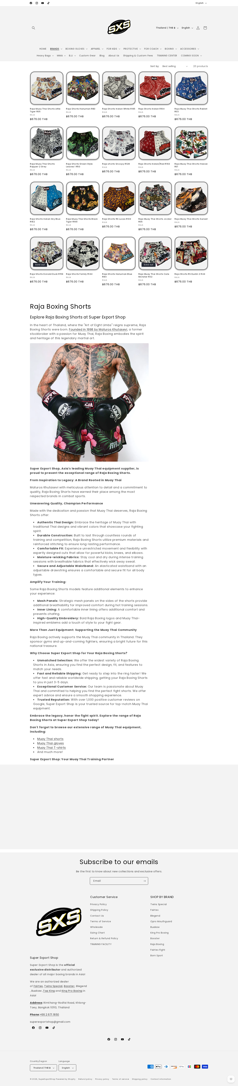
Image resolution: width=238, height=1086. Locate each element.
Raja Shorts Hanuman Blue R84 (117, 275)
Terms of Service (100, 921)
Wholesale (96, 927)
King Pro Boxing (72, 991)
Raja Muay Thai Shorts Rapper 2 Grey (42, 165)
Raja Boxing (157, 944)
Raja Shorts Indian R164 (151, 109)
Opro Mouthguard (161, 921)
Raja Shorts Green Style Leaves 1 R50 (79, 165)
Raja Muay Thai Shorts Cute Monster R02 (153, 275)
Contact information (161, 1079)
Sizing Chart (97, 932)
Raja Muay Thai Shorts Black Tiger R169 (82, 220)
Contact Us (97, 915)
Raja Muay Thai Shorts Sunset (191, 219)
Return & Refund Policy (104, 938)
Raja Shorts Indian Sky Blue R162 (45, 220)
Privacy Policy (98, 904)
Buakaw (155, 927)
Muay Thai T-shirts (51, 748)
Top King (49, 991)
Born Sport (156, 955)
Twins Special (53, 986)
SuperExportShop (47, 1079)
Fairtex (38, 986)
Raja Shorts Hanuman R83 (80, 109)
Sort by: (154, 66)
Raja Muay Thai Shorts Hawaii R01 (191, 165)
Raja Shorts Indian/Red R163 (154, 164)
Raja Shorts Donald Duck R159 (46, 274)
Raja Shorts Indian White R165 (118, 109)
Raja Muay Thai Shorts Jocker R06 (155, 220)
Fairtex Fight (157, 949)
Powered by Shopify (65, 1079)
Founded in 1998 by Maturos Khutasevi (98, 329)
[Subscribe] (144, 881)
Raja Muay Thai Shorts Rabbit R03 (191, 110)
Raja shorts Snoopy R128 (116, 164)
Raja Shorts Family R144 (79, 274)
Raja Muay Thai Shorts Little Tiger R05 (45, 110)
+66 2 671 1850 (49, 1015)
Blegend (155, 915)
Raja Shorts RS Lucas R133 (116, 219)
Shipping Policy (99, 910)
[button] (33, 27)
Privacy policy (102, 1079)
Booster (69, 986)
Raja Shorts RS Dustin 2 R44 (190, 274)
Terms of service (120, 1079)
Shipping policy (139, 1079)
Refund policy (85, 1079)
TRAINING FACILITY (101, 944)
